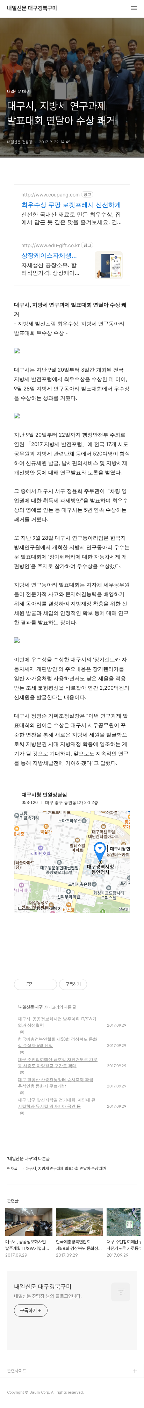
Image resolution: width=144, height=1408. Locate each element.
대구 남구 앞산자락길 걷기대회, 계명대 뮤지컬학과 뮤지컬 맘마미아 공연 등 (56, 1103)
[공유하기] (40, 984)
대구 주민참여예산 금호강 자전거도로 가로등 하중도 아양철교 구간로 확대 (58, 1062)
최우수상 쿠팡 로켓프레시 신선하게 (71, 204)
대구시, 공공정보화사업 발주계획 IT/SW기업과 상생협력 (57, 1022)
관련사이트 (16, 1370)
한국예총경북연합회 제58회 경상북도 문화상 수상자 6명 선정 (57, 1042)
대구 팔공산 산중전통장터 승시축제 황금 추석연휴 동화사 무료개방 (55, 1083)
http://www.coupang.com (50, 194)
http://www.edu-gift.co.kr (50, 245)
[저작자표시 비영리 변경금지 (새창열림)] (96, 984)
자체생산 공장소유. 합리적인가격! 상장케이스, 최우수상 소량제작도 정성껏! (49, 268)
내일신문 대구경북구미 (32, 8)
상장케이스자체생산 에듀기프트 (49, 256)
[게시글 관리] (49, 984)
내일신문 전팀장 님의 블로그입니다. (48, 1296)
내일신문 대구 (30, 1007)
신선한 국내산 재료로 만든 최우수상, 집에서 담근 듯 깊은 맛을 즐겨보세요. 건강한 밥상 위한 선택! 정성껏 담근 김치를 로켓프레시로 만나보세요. (72, 218)
